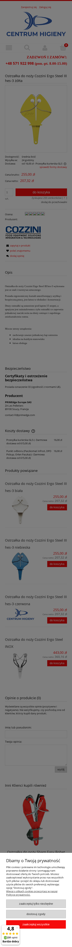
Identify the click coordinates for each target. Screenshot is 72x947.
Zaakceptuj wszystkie (36, 924)
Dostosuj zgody (36, 914)
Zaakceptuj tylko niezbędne (36, 903)
